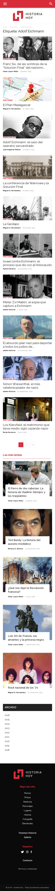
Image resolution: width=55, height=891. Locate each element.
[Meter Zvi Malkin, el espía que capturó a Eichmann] (27, 286)
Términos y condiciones (27, 869)
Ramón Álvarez (9, 269)
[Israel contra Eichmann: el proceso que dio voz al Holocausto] (27, 245)
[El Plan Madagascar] (27, 89)
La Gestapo (11, 224)
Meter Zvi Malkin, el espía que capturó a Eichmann (24, 304)
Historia (8, 100)
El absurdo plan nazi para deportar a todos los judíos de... (27, 344)
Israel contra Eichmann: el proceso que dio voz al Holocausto (27, 263)
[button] (5, 4)
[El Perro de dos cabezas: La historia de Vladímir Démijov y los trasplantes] (27, 478)
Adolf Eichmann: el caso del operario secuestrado (23, 144)
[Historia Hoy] (27, 16)
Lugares (27, 810)
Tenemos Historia (27, 832)
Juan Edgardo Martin (12, 150)
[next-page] (33, 444)
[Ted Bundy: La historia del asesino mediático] (27, 526)
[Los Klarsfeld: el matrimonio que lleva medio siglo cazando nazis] (27, 409)
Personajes (9, 59)
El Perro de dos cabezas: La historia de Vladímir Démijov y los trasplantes (26, 492)
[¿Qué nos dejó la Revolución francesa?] (27, 574)
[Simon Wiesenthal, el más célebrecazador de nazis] (27, 368)
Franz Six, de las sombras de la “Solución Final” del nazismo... (25, 65)
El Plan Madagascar (17, 105)
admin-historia (9, 310)
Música (27, 793)
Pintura (27, 797)
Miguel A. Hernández (12, 109)
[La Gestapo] (27, 208)
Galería (27, 837)
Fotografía (27, 819)
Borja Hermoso (9, 432)
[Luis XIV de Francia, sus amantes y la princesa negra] (27, 622)
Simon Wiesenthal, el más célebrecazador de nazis (21, 385)
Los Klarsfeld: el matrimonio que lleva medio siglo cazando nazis (26, 426)
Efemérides (27, 823)
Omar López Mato (10, 71)
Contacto (27, 860)
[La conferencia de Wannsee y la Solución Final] (27, 167)
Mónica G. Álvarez (15, 549)
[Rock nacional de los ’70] (27, 670)
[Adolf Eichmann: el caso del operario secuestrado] (27, 126)
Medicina (27, 802)
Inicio (5, 27)
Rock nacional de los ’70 (23, 687)
